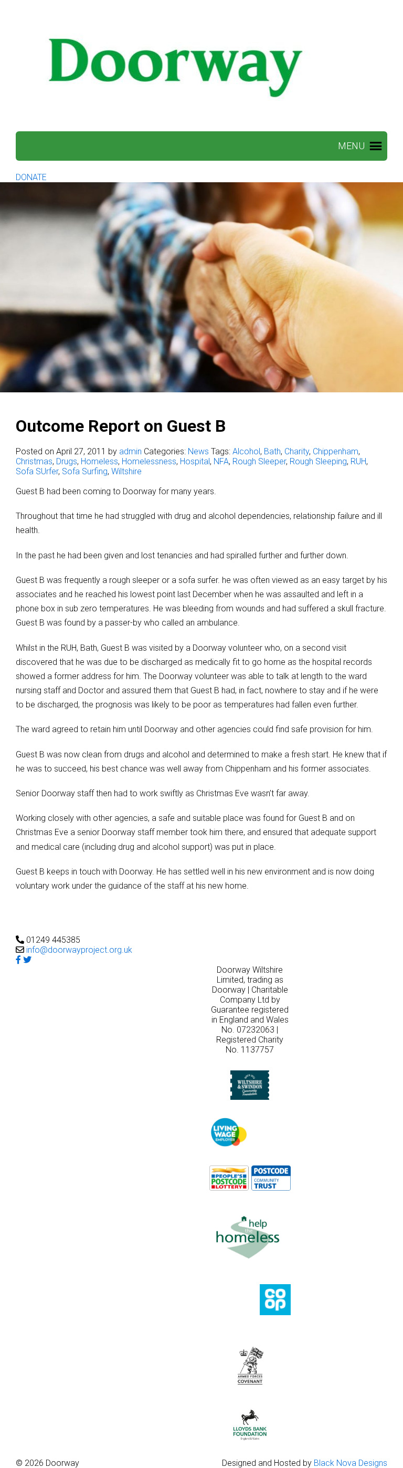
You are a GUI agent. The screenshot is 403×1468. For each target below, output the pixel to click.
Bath (272, 451)
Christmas (34, 461)
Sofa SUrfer (37, 471)
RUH (358, 461)
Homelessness (149, 461)
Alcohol (246, 451)
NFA (221, 461)
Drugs (66, 461)
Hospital (195, 461)
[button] (351, 146)
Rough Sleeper (259, 461)
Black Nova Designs (350, 1463)
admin (130, 451)
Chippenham (335, 451)
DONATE (31, 177)
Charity (296, 451)
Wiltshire (126, 471)
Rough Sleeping (318, 461)
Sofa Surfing (85, 471)
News (198, 451)
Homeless (99, 461)
